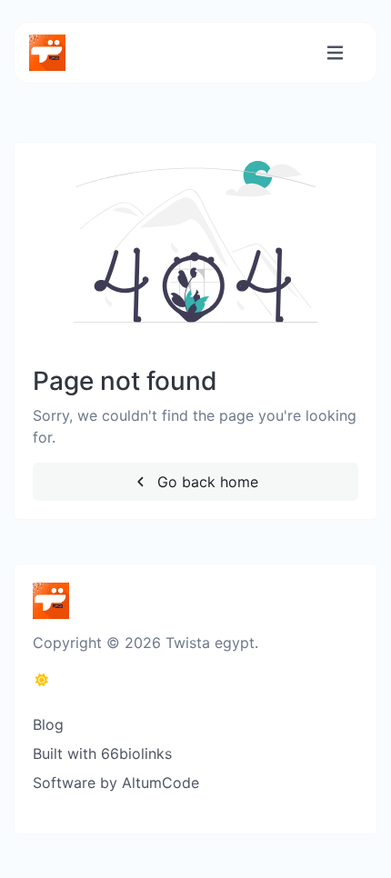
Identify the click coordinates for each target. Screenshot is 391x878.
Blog (48, 724)
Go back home (205, 482)
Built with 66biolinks (102, 753)
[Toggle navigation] (335, 53)
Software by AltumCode (116, 782)
